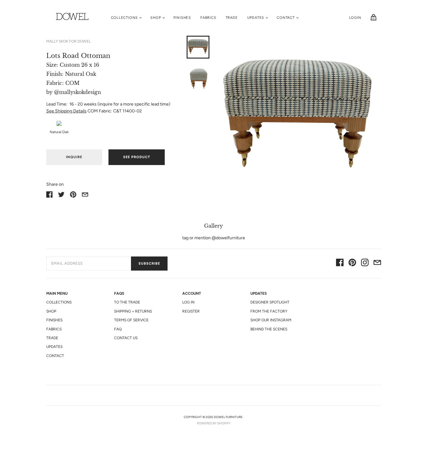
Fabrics (208, 18)
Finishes (182, 18)
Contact (286, 18)
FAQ (118, 329)
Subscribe (149, 263)
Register (191, 311)
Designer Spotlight (269, 302)
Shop (155, 18)
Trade (232, 18)
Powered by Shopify (213, 423)
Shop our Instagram (270, 320)
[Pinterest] (352, 263)
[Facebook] (340, 263)
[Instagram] (365, 263)
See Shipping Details (66, 111)
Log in (188, 302)
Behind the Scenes (268, 329)
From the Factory (268, 311)
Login (355, 18)
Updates (255, 18)
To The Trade (127, 302)
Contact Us (126, 338)
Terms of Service (131, 320)
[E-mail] (377, 263)
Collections (124, 18)
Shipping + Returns (133, 311)
